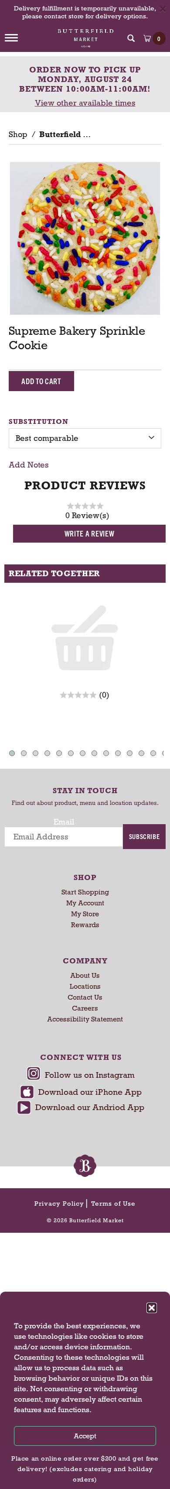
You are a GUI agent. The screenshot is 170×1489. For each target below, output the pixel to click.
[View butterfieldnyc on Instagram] (80, 1075)
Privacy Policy (59, 1203)
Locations (85, 986)
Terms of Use (113, 1203)
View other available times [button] (85, 103)
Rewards (85, 925)
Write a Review (90, 533)
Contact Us (85, 997)
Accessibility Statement (85, 1019)
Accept (85, 1436)
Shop (18, 134)
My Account (85, 903)
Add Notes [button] (29, 465)
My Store (85, 914)
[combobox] (85, 438)
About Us (85, 975)
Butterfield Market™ (79, 134)
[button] (151, 1307)
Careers (85, 1008)
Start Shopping (85, 892)
